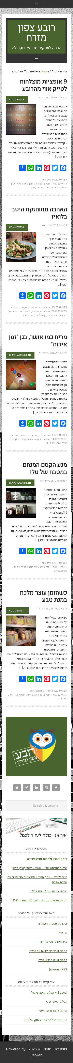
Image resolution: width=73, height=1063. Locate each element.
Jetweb (36, 1055)
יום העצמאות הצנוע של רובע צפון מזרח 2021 (39, 900)
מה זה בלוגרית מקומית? (53, 1011)
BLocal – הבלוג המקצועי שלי (48, 992)
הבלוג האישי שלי (56, 1001)
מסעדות (15, 307)
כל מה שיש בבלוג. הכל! (52, 960)
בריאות (35, 311)
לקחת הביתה (52, 187)
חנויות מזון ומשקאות (30, 307)
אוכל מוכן (34, 184)
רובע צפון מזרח (37, 33)
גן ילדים (22, 439)
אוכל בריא (45, 184)
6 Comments (17, 99)
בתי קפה (47, 307)
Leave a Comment (20, 355)
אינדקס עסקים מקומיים (52, 924)
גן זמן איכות (33, 439)
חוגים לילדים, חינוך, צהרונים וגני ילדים (31, 435)
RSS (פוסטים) (58, 969)
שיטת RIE (51, 443)
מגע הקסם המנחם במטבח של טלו (45, 469)
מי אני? (62, 933)
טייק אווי (46, 179)
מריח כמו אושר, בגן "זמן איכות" (38, 341)
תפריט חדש (28, 315)
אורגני (22, 695)
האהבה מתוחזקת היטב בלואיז (39, 213)
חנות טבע (62, 698)
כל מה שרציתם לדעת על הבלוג (48, 951)
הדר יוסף (13, 695)
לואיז (28, 311)
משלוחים (40, 187)
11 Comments (17, 610)
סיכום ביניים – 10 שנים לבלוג (48, 891)
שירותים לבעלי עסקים (53, 942)
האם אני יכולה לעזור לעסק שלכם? (45, 1020)
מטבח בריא (61, 315)
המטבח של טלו (20, 567)
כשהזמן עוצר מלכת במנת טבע (43, 596)
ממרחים (51, 315)
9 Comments (17, 227)
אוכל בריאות (32, 695)
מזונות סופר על (16, 311)
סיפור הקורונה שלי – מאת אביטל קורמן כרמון (39, 868)
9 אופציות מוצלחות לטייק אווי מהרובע (43, 85)
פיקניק (31, 187)
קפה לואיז (40, 315)
